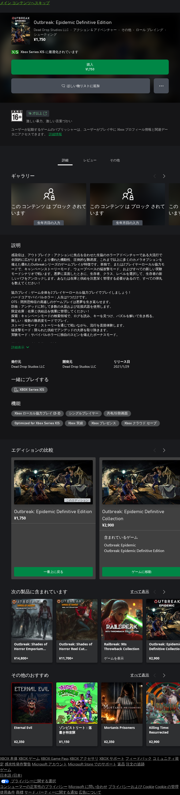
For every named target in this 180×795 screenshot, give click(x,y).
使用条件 (7, 792)
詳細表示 (17, 347)
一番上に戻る (53, 571)
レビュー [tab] (90, 160)
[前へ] (154, 176)
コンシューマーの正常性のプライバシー (34, 786)
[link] (31, 631)
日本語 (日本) (11, 775)
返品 (121, 763)
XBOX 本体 (9, 758)
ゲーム (5, 769)
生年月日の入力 (48, 223)
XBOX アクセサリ (84, 758)
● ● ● (161, 85)
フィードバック (138, 758)
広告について (90, 792)
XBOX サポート (111, 758)
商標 (19, 792)
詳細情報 (55, 134)
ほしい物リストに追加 (83, 85)
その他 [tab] (115, 160)
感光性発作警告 (18, 763)
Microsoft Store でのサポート (92, 763)
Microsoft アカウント (49, 763)
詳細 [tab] (65, 160)
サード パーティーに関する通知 (51, 792)
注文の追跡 (135, 763)
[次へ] (164, 176)
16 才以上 (35, 113)
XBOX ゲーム (29, 758)
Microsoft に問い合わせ (87, 786)
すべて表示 (139, 591)
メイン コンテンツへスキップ (25, 2)
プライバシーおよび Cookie (131, 786)
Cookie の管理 (167, 786)
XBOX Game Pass (55, 758)
